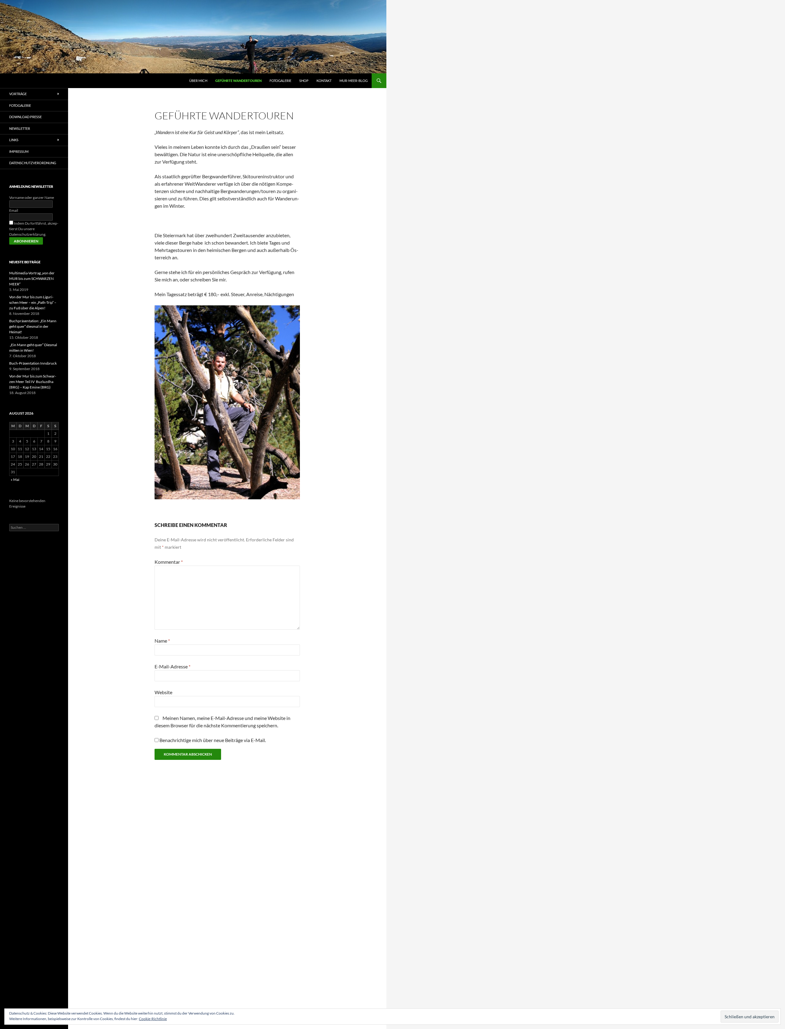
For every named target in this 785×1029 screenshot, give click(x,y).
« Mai (15, 479)
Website (163, 692)
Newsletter (19, 128)
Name (162, 641)
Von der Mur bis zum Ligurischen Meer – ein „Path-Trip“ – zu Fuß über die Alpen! (32, 302)
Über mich (198, 81)
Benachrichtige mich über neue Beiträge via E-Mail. (212, 740)
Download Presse (25, 117)
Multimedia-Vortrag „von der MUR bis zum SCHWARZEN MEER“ (32, 278)
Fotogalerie (280, 81)
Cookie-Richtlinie (153, 1018)
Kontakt (323, 81)
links (13, 140)
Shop (303, 81)
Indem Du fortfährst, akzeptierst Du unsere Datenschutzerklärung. (33, 229)
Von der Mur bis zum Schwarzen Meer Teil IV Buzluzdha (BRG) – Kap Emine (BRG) (32, 381)
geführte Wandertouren (238, 81)
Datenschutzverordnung (32, 163)
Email (13, 210)
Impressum (19, 151)
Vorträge (18, 94)
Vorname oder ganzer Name (31, 197)
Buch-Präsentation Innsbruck (33, 363)
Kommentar (169, 562)
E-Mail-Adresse (172, 666)
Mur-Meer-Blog (353, 81)
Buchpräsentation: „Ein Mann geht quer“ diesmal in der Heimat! (32, 326)
